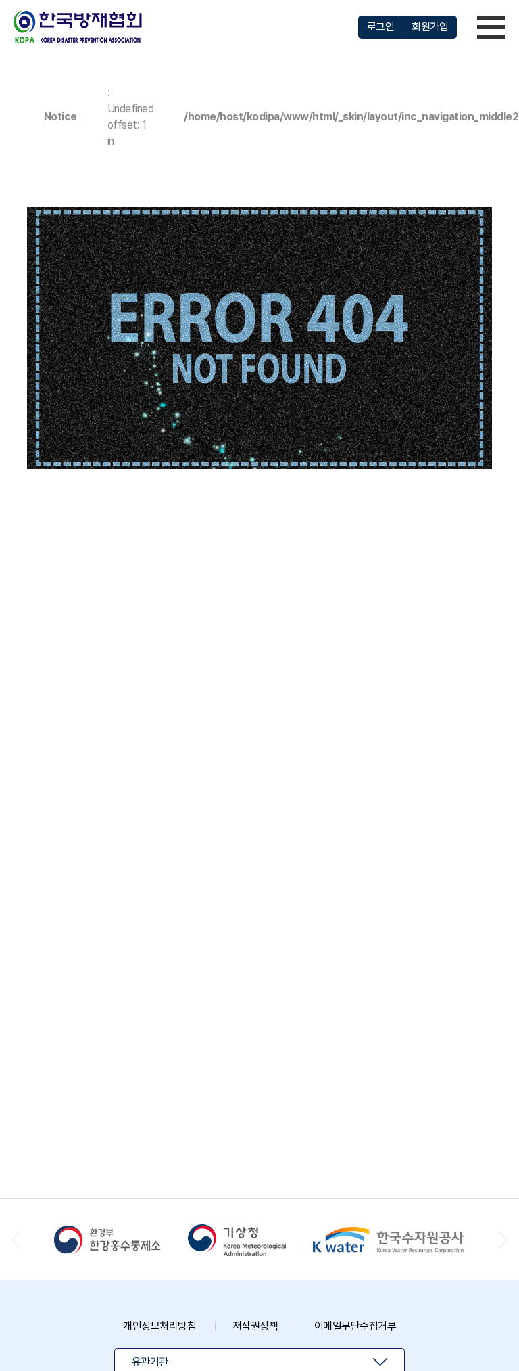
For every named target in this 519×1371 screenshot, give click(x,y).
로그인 (381, 26)
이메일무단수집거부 (355, 1326)
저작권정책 (255, 1326)
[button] (503, 1240)
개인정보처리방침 (159, 1326)
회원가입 (430, 26)
